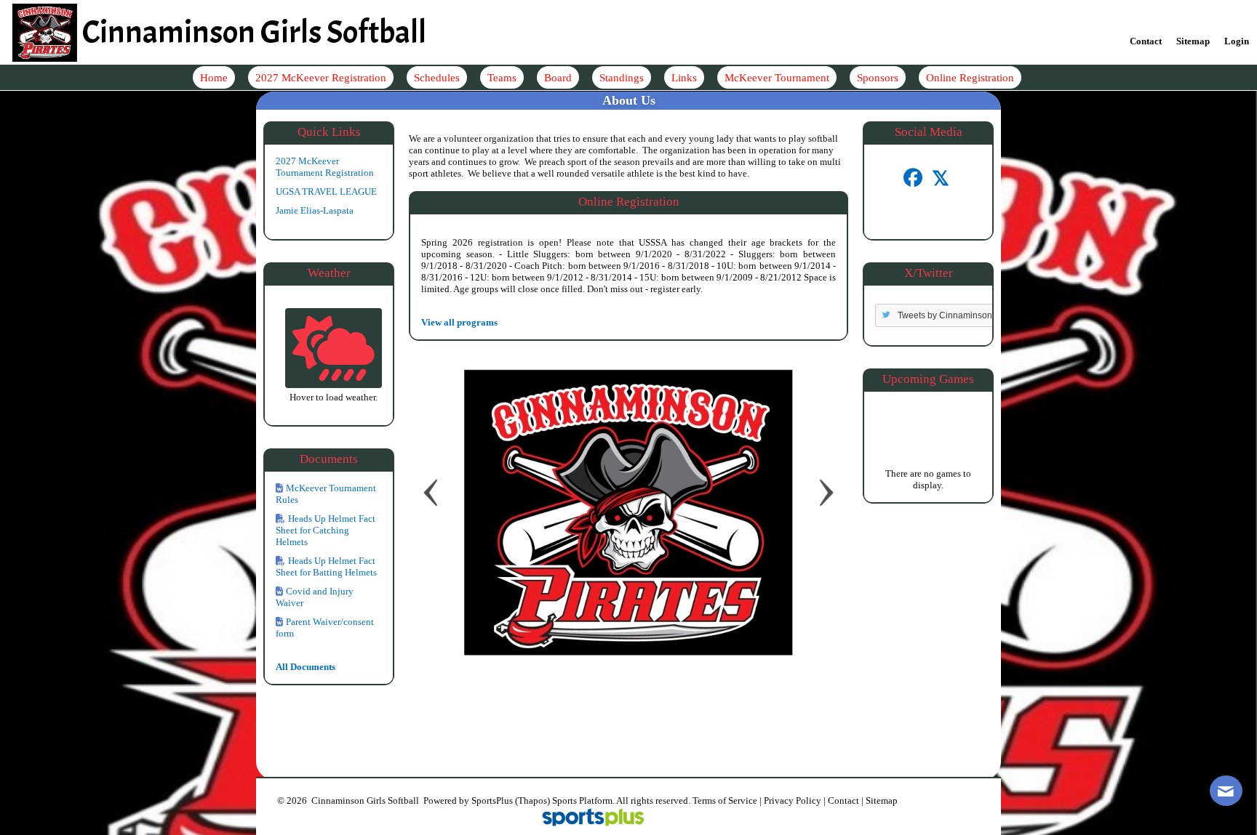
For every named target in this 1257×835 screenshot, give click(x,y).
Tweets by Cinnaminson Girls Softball (971, 315)
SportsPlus (492, 800)
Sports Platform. (583, 800)
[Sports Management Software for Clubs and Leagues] (587, 818)
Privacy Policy (792, 800)
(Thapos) (532, 800)
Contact (843, 800)
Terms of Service (725, 800)
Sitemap (882, 800)
